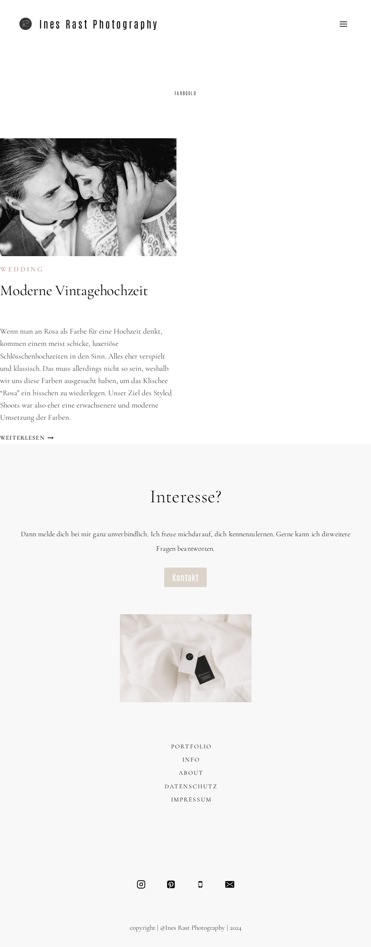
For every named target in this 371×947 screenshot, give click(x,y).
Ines (16, 312)
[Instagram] (141, 884)
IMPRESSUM (191, 799)
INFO (191, 759)
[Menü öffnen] (343, 24)
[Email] (229, 884)
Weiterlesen (27, 438)
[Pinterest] (171, 884)
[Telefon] (200, 884)
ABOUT (191, 773)
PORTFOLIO (191, 746)
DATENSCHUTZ (191, 786)
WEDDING (22, 269)
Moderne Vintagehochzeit (74, 290)
